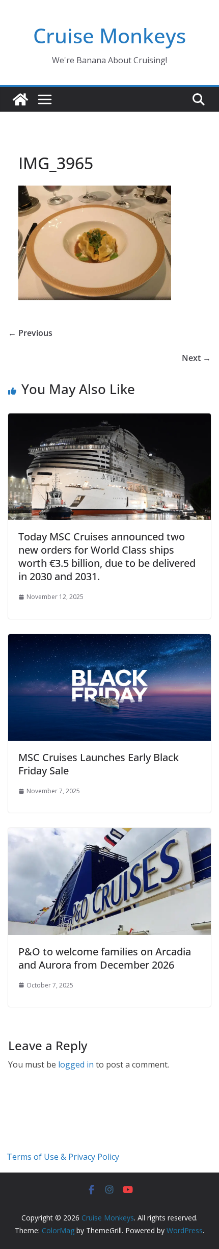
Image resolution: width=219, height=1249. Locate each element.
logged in (76, 1064)
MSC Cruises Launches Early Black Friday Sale (98, 763)
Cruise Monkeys (109, 35)
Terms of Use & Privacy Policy (63, 1156)
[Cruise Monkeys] (20, 99)
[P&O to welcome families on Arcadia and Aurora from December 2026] (109, 835)
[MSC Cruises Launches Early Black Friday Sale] (109, 641)
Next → (196, 357)
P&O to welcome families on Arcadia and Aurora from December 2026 (104, 958)
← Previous (30, 333)
